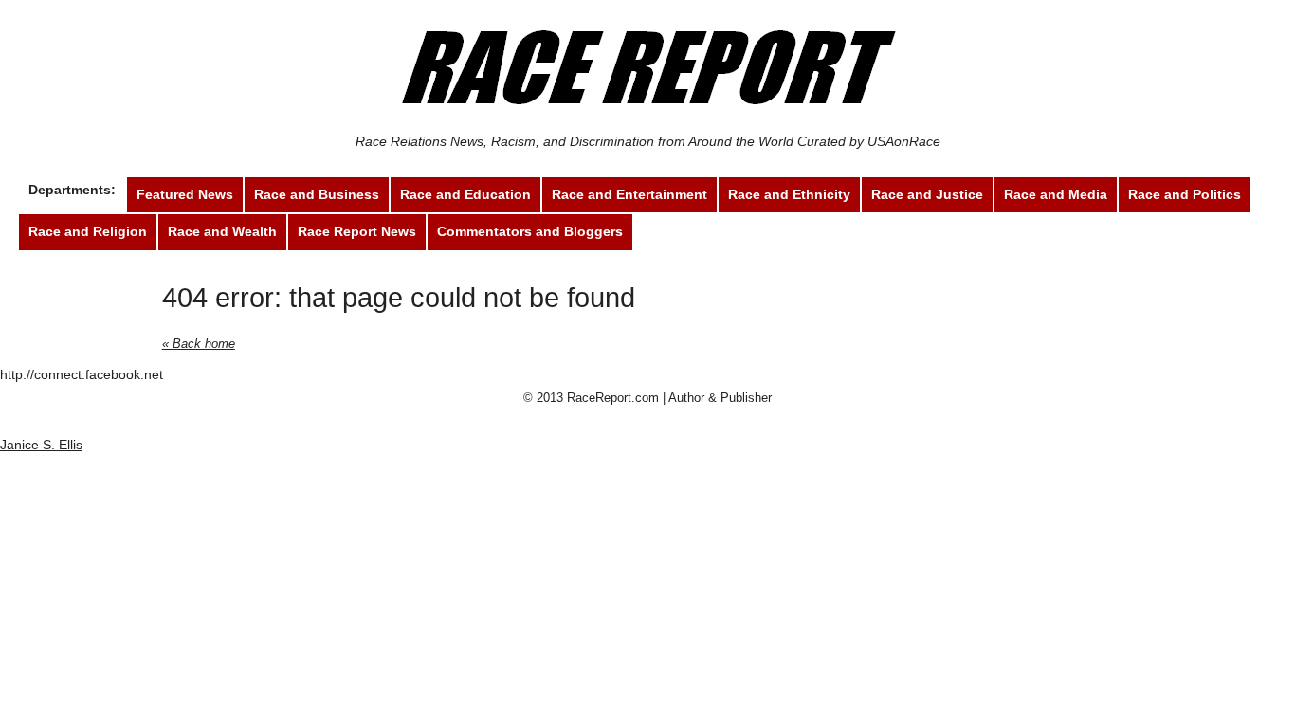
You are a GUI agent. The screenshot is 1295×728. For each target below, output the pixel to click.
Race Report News (357, 231)
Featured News (185, 194)
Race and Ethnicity (789, 194)
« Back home (198, 344)
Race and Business (316, 194)
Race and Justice (927, 194)
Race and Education (465, 194)
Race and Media (1055, 194)
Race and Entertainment (629, 194)
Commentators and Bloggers (530, 231)
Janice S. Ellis (41, 444)
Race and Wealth (222, 231)
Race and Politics (1184, 194)
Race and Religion (87, 231)
